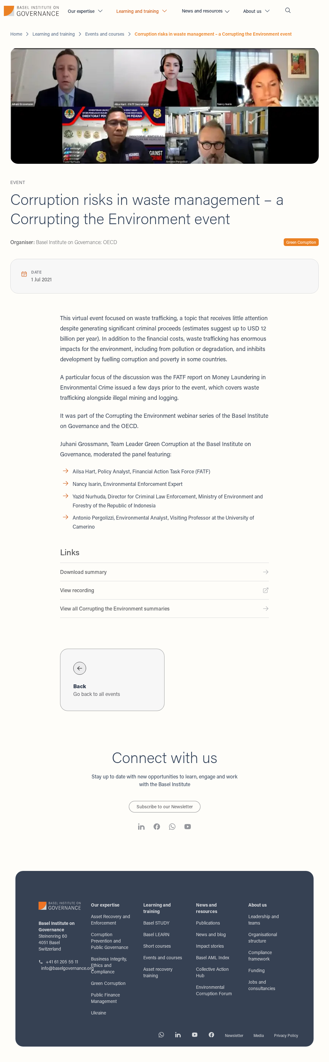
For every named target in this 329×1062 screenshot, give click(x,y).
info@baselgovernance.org (61, 968)
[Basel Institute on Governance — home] (31, 11)
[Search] (287, 11)
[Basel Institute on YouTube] (187, 827)
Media (258, 1035)
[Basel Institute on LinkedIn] (141, 827)
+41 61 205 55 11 (62, 962)
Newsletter (234, 1035)
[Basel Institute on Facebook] (157, 827)
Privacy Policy (286, 1035)
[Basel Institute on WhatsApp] (172, 827)
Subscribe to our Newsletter (165, 806)
